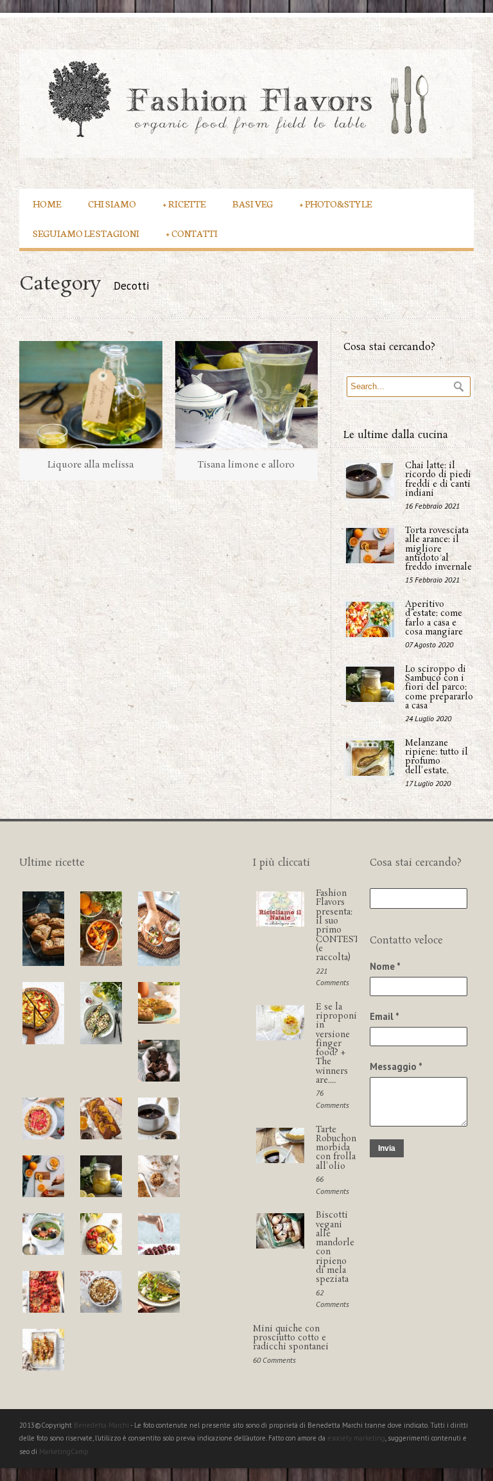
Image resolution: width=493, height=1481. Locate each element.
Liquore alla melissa (91, 465)
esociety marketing (356, 1437)
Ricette (184, 203)
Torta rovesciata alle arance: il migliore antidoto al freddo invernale (438, 549)
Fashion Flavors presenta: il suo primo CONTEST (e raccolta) (337, 926)
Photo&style (336, 203)
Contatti (192, 233)
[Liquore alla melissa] (90, 394)
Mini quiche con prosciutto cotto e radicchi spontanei (291, 1338)
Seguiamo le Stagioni (86, 233)
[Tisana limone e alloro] (246, 394)
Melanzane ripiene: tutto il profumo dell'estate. (436, 757)
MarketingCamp (64, 1451)
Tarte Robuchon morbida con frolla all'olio (336, 1148)
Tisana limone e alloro (246, 465)
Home (47, 203)
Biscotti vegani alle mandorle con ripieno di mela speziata (335, 1247)
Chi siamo (112, 203)
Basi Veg (252, 203)
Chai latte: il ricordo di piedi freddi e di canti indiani (438, 480)
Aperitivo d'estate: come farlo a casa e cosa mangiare (434, 618)
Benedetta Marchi (102, 1425)
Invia (386, 1148)
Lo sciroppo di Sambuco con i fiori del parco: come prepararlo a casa (439, 687)
